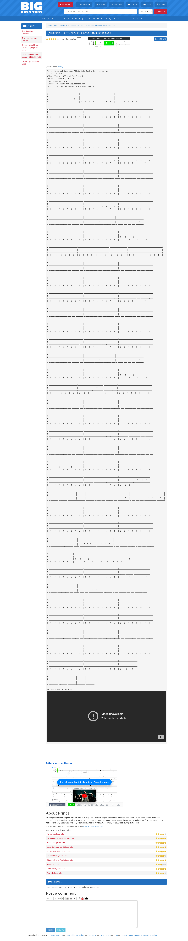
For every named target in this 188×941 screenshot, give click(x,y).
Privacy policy (105, 935)
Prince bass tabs (76, 25)
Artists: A (63, 25)
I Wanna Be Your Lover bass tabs (61, 838)
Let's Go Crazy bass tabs (57, 855)
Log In (162, 4)
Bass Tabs (52, 25)
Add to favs (161, 39)
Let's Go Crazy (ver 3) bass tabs (60, 847)
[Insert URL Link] (59, 898)
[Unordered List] (71, 898)
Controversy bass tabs (56, 868)
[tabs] (78, 898)
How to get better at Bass (30, 62)
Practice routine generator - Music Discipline (139, 935)
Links (116, 935)
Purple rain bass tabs (55, 834)
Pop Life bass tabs (54, 873)
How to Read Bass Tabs (93, 826)
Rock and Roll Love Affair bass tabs (100, 25)
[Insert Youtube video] (82, 898)
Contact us (92, 935)
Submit (101, 4)
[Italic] (52, 898)
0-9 (44, 18)
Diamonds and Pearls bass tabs (60, 860)
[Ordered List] (67, 898)
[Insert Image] (63, 898)
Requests (84, 4)
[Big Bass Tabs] (31, 7)
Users (148, 4)
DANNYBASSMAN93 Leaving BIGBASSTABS (31, 55)
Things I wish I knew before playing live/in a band (31, 47)
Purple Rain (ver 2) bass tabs (58, 851)
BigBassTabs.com (55, 935)
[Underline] (55, 898)
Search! (161, 11)
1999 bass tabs (53, 864)
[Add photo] (86, 898)
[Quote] (75, 898)
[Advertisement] (31, 105)
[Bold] (48, 898)
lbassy (60, 66)
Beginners (66, 4)
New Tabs (117, 4)
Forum (133, 4)
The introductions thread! (29, 39)
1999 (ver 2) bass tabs (56, 842)
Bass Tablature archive (75, 935)
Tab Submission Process (28, 32)
